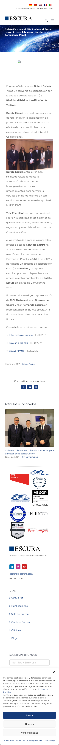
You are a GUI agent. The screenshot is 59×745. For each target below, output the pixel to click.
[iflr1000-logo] (38, 512)
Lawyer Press (16, 350)
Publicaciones (19, 605)
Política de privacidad (33, 740)
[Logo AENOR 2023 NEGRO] (40, 491)
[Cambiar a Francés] (45, 5)
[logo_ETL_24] (19, 475)
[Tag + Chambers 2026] (39, 470)
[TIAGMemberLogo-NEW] (20, 495)
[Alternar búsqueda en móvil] (46, 20)
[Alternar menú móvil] (52, 20)
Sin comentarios (30, 457)
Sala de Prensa (29, 364)
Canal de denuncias (26, 8)
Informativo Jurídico (21, 334)
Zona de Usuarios (45, 8)
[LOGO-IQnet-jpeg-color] (18, 507)
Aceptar (29, 715)
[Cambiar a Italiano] (50, 5)
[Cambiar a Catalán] (35, 5)
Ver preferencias (29, 732)
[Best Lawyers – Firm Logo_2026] (38, 528)
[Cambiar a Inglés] (40, 5)
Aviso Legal (50, 740)
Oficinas (16, 630)
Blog (14, 638)
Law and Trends (18, 342)
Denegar (29, 724)
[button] (54, 671)
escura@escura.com (21, 573)
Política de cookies (12, 740)
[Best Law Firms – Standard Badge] (17, 522)
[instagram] (18, 566)
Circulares (17, 597)
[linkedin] (11, 566)
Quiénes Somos (20, 622)
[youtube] (24, 566)
